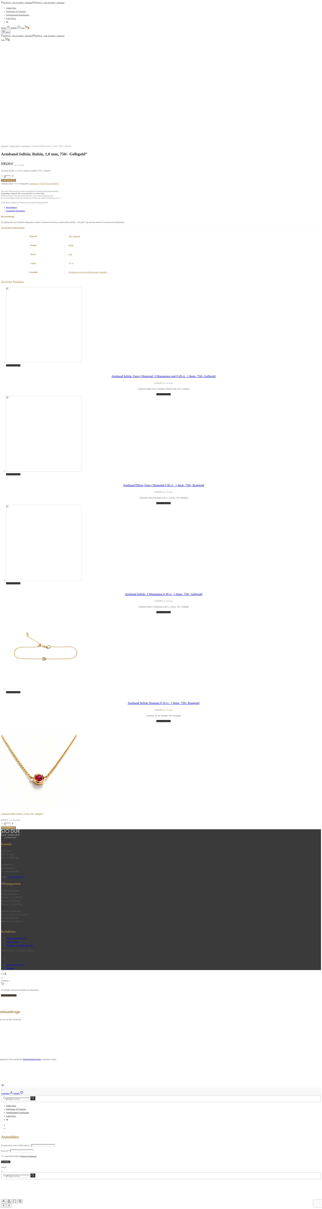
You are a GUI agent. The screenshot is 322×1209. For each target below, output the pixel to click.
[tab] (163, 207)
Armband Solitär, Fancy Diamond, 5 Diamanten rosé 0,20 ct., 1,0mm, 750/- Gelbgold (163, 376)
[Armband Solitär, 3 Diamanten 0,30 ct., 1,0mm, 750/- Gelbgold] (44, 580)
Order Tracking (12, 942)
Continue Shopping (8, 995)
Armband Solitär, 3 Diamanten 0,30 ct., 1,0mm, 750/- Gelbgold (163, 594)
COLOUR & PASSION (49, 184)
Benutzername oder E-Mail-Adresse (16, 1145)
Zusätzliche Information (15, 211)
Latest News (11, 18)
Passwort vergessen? (28, 1156)
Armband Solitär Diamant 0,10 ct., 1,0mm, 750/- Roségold (163, 703)
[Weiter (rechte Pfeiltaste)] (9, 1206)
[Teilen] (9, 1201)
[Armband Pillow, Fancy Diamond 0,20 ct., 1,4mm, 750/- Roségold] (44, 471)
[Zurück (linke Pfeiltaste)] (3, 1206)
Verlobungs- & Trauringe (16, 11)
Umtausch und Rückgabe (16, 938)
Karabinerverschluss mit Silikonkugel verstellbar (88, 272)
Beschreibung (11, 207)
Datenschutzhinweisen (32, 1059)
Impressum (10, 968)
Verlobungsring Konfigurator (17, 15)
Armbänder (25, 146)
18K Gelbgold (74, 236)
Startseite (4, 146)
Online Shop (11, 8)
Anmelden (5, 1162)
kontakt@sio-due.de (16, 877)
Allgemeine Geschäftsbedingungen (20, 945)
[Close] (2, 977)
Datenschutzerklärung (14, 965)
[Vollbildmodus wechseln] (14, 1201)
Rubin (71, 245)
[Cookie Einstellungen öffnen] (20, 1197)
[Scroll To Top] (2, 1086)
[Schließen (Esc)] (3, 1201)
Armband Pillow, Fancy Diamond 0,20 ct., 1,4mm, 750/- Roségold (163, 485)
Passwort (5, 1151)
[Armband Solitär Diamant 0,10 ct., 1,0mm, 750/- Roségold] (44, 689)
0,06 (70, 254)
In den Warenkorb (8, 180)
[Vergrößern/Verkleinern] (20, 1201)
